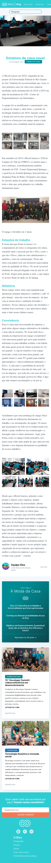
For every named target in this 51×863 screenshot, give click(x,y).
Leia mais (43, 567)
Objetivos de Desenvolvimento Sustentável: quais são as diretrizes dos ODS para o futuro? (25, 628)
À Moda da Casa (33, 62)
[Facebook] (25, 831)
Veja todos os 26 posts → (25, 637)
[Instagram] (18, 831)
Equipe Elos (18, 564)
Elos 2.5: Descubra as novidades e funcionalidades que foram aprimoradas (25, 606)
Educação (28, 4)
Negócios (40, 4)
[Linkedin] (32, 831)
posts (22, 568)
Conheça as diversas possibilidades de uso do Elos (25, 616)
